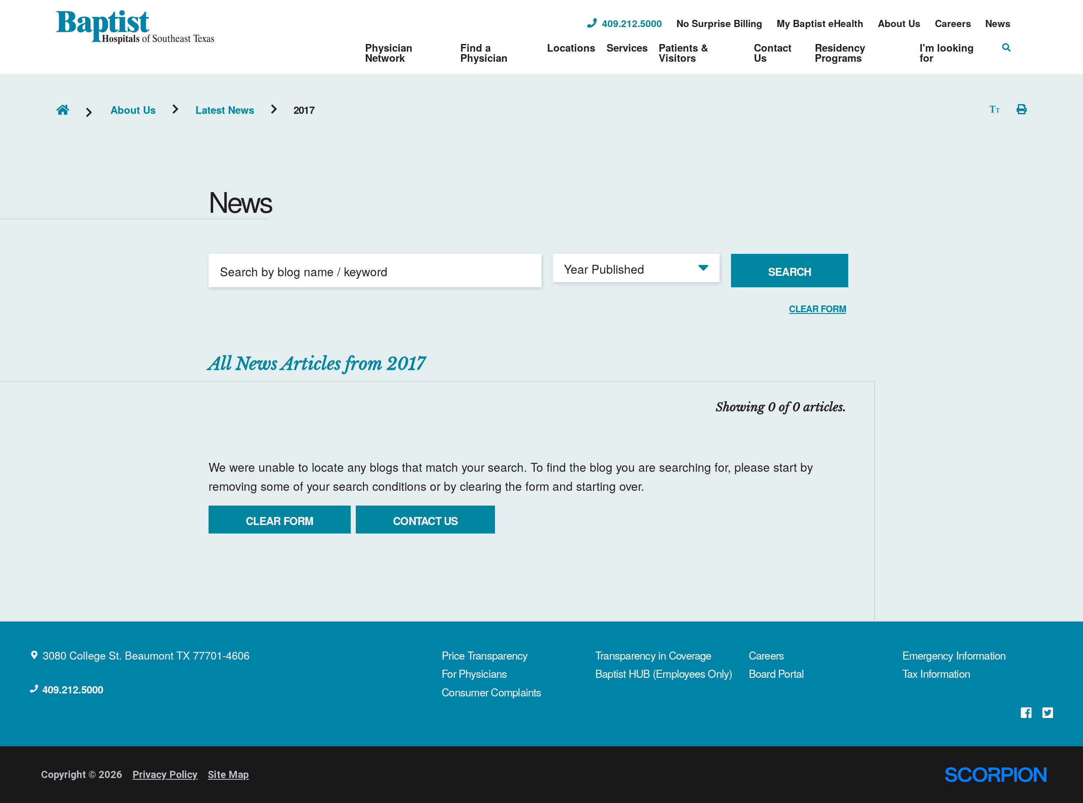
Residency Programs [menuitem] (840, 52)
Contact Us (425, 520)
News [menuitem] (998, 23)
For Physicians (474, 673)
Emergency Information (954, 655)
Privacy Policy (165, 775)
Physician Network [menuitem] (388, 52)
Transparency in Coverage (653, 655)
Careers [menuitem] (953, 23)
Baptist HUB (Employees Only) (663, 673)
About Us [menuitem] (899, 23)
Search (789, 271)
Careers (766, 655)
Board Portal (776, 673)
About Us (133, 109)
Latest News (224, 109)
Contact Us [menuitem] (773, 52)
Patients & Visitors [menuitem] (683, 52)
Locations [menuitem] (571, 47)
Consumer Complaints (492, 691)
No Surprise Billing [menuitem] (719, 23)
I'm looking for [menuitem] (947, 52)
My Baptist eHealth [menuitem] (820, 23)
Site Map (228, 775)
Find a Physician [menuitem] (484, 52)
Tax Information (936, 673)
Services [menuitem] (627, 47)
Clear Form (279, 520)
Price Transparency (485, 655)
